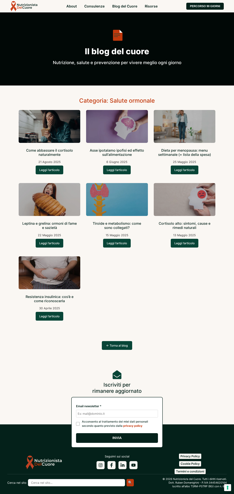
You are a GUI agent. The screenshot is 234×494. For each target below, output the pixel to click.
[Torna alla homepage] (44, 464)
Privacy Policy (190, 456)
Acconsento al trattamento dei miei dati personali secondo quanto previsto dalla (115, 424)
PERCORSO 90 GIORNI (205, 6)
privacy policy (132, 426)
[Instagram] (101, 465)
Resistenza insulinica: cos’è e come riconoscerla (49, 298)
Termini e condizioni (190, 471)
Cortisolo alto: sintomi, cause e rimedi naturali (184, 225)
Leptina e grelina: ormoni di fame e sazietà (49, 225)
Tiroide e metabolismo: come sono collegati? (117, 225)
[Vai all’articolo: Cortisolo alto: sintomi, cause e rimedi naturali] (184, 200)
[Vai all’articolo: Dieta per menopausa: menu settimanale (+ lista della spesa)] (184, 127)
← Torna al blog (117, 345)
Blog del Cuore (124, 6)
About (71, 6)
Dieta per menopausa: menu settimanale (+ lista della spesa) (184, 152)
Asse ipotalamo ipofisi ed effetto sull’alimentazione (117, 152)
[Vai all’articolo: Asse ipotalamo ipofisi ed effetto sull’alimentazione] (117, 127)
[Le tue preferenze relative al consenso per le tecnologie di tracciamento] (227, 487)
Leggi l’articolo (49, 170)
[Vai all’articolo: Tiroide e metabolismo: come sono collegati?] (117, 200)
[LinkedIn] (122, 465)
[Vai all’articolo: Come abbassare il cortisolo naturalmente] (49, 127)
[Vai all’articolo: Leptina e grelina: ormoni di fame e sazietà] (49, 200)
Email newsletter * (88, 406)
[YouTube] (133, 465)
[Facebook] (111, 465)
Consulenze (94, 6)
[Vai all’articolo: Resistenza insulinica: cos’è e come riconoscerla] (49, 273)
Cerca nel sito (17, 482)
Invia (117, 438)
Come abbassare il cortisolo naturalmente (49, 152)
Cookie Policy (190, 464)
